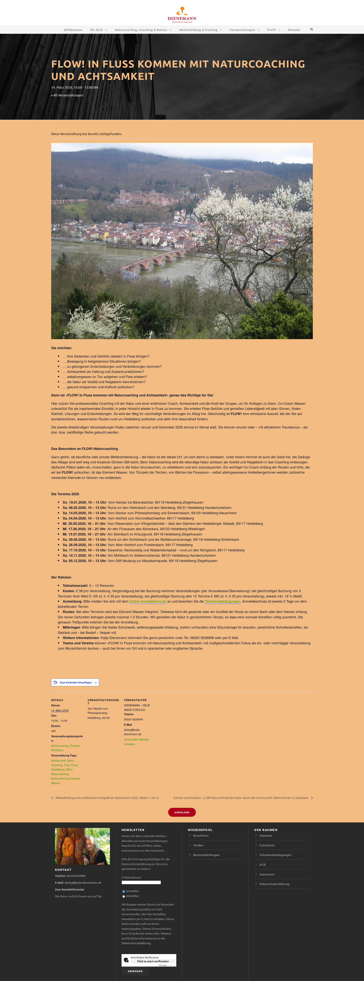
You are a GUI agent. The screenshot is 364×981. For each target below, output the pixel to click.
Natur (69, 769)
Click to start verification (153, 961)
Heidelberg (57, 769)
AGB (263, 864)
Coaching (57, 765)
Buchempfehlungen (206, 855)
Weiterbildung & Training (198, 30)
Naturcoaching (60, 746)
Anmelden (182, 812)
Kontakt (294, 30)
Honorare (266, 835)
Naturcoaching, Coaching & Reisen (141, 30)
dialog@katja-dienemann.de (83, 882)
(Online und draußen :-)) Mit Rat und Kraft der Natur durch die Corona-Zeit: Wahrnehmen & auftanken (241, 797)
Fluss (74, 765)
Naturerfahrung (60, 778)
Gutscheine (267, 845)
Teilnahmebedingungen (222, 601)
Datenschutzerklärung (136, 943)
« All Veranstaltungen (67, 95)
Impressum (267, 874)
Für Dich (96, 30)
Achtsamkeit (58, 760)
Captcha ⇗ (167, 965)
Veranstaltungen (242, 30)
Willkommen (73, 30)
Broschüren (201, 835)
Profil (271, 30)
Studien (198, 845)
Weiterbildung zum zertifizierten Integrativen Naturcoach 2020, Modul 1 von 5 (107, 797)
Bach (70, 760)
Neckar (75, 778)
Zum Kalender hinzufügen (76, 682)
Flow (67, 765)
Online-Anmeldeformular (147, 601)
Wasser (55, 783)
